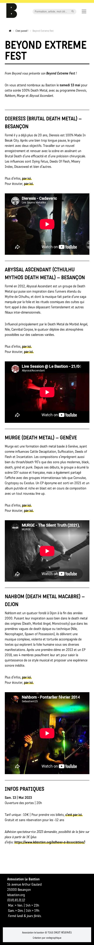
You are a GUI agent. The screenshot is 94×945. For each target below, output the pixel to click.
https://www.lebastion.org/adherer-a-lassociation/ (49, 842)
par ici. (27, 178)
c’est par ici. (74, 815)
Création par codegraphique (47, 937)
